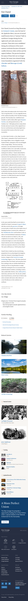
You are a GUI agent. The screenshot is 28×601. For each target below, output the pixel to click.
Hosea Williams (10, 492)
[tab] (4, 318)
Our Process (17, 567)
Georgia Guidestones (11, 458)
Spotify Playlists (4, 571)
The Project (17, 557)
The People (17, 559)
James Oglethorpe (5, 442)
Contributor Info (18, 569)
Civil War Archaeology (6, 394)
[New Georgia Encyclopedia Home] (14, 2)
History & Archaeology (5, 6)
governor (15, 226)
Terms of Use (3, 597)
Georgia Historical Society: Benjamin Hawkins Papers (12, 327)
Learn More (5, 522)
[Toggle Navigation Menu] (2, 2)
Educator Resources (5, 574)
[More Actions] (16, 15)
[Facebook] (2, 583)
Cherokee (4, 63)
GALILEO (13, 542)
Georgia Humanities (22, 542)
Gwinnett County (8, 31)
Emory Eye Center (10, 483)
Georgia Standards (4, 561)
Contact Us (4, 587)
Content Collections (5, 559)
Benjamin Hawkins (10, 466)
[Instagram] (6, 583)
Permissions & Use (18, 571)
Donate (17, 587)
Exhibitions (3, 569)
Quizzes (3, 567)
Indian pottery (22, 271)
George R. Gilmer (21, 224)
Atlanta (24, 234)
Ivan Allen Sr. (9, 454)
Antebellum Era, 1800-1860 (16, 6)
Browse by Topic (4, 557)
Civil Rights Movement (7, 421)
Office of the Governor (5, 549)
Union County (4, 375)
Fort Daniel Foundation (7, 322)
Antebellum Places (4, 8)
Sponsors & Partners (19, 561)
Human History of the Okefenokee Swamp (16, 479)
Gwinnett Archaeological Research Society (11, 324)
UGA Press (5, 542)
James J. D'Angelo (4, 22)
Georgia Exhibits (4, 572)
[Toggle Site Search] (25, 3)
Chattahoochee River (8, 232)
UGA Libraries (13, 549)
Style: (4, 296)
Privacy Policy (11, 597)
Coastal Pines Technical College (13, 488)
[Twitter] (9, 583)
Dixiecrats (8, 462)
